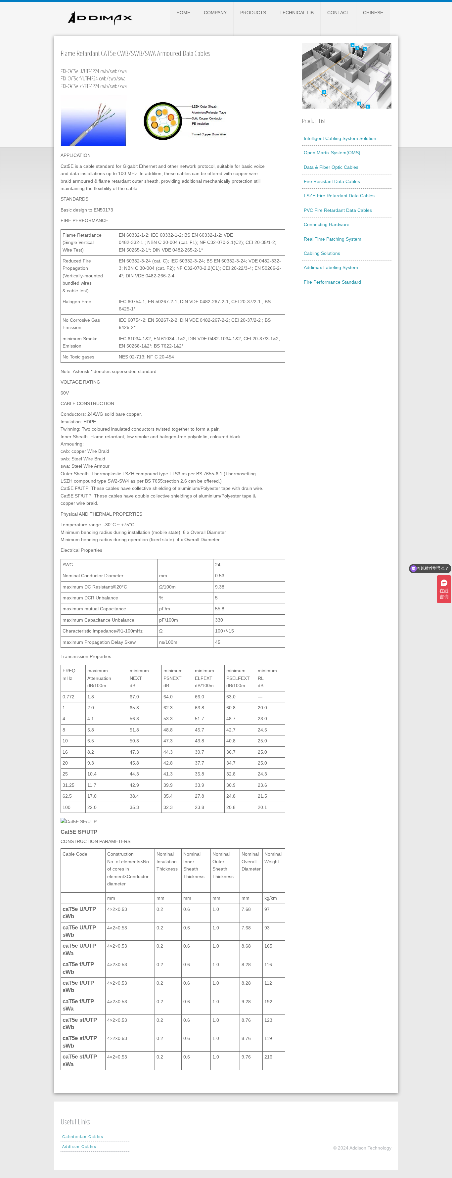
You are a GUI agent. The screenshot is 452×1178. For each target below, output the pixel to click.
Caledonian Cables (83, 1137)
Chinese (373, 12)
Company (215, 12)
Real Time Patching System (332, 239)
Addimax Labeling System (331, 267)
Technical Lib (297, 12)
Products (253, 12)
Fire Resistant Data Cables (332, 181)
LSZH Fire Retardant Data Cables (339, 195)
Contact (338, 12)
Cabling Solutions (322, 253)
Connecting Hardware (326, 224)
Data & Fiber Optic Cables (331, 167)
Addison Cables (79, 1147)
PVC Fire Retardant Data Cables (338, 210)
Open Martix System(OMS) (332, 152)
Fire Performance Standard (332, 282)
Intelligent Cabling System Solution (340, 138)
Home (183, 12)
